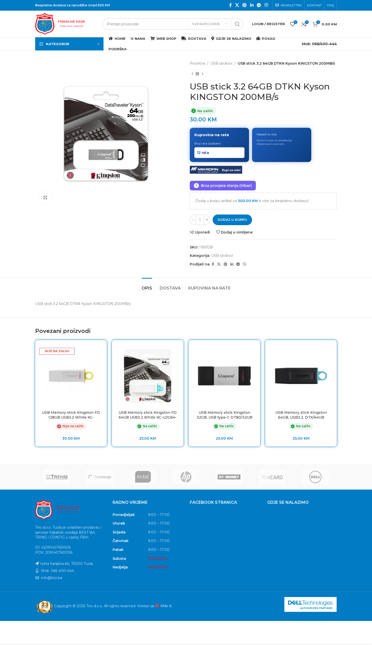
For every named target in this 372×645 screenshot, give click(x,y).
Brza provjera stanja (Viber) (223, 185)
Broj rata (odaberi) (207, 143)
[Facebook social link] (230, 5)
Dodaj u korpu (232, 220)
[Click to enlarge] (45, 197)
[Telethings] (99, 477)
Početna (197, 63)
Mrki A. (166, 606)
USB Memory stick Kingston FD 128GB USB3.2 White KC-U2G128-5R (71, 417)
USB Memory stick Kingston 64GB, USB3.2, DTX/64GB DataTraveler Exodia (301, 417)
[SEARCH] (237, 24)
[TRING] (56, 477)
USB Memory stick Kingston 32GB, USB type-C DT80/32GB (224, 415)
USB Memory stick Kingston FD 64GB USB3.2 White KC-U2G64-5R (148, 417)
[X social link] (237, 5)
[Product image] (71, 376)
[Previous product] (192, 73)
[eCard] (272, 477)
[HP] (186, 477)
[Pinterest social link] (244, 5)
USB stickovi (221, 63)
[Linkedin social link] (251, 5)
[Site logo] (66, 23)
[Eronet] (229, 477)
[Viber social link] (266, 5)
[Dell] (315, 477)
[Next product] (202, 73)
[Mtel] (142, 477)
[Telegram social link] (258, 5)
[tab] (147, 285)
